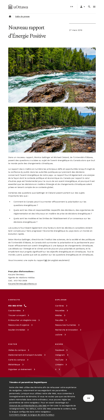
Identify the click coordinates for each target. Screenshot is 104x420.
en (71, 6)
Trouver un (16, 315)
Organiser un (20, 369)
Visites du (17, 350)
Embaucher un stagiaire (22, 320)
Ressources (18, 325)
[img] (18, 6)
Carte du (16, 359)
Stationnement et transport (25, 355)
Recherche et (66, 330)
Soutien (16, 330)
